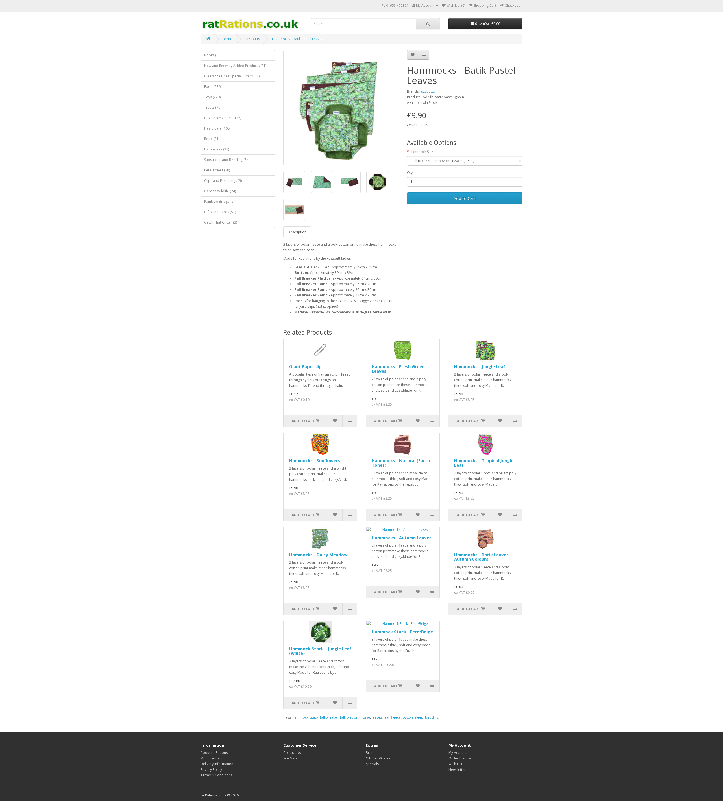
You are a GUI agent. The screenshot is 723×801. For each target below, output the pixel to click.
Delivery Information (217, 763)
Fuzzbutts (252, 38)
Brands (371, 752)
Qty (410, 172)
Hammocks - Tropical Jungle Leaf (483, 463)
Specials (372, 763)
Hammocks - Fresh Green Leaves (398, 369)
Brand (227, 38)
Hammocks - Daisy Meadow (318, 554)
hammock (300, 717)
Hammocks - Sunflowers (314, 460)
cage (366, 717)
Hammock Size (421, 151)
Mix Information (213, 758)
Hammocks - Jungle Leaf (479, 366)
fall (342, 717)
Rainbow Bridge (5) (219, 201)
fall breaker (329, 717)
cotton (407, 717)
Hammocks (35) (216, 149)
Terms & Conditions (216, 775)
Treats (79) (212, 107)
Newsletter (457, 769)
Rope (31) (211, 138)
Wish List (455, 763)
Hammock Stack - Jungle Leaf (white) (320, 651)
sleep (419, 717)
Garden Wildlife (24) (220, 191)
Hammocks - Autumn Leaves (402, 537)
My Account (457, 752)
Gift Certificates (378, 758)
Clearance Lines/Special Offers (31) (232, 76)
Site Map (290, 758)
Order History (459, 758)
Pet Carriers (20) (217, 170)
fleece (396, 717)
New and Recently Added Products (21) (235, 65)
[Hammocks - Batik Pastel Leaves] (341, 107)
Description (297, 232)
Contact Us (292, 752)
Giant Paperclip (305, 366)
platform (354, 717)
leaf (386, 717)
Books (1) (211, 55)
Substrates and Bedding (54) (226, 159)
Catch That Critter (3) (220, 222)
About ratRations (214, 752)
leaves (377, 717)
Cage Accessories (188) (222, 117)
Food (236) (212, 86)
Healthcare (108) (217, 128)
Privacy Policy (211, 769)
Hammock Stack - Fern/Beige (402, 631)
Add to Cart (465, 198)
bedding (432, 717)
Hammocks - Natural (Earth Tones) (401, 463)
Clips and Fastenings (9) (223, 180)
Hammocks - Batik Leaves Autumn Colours (481, 557)
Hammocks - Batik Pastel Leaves (297, 38)
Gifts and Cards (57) (220, 211)
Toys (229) (212, 97)
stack (314, 717)
